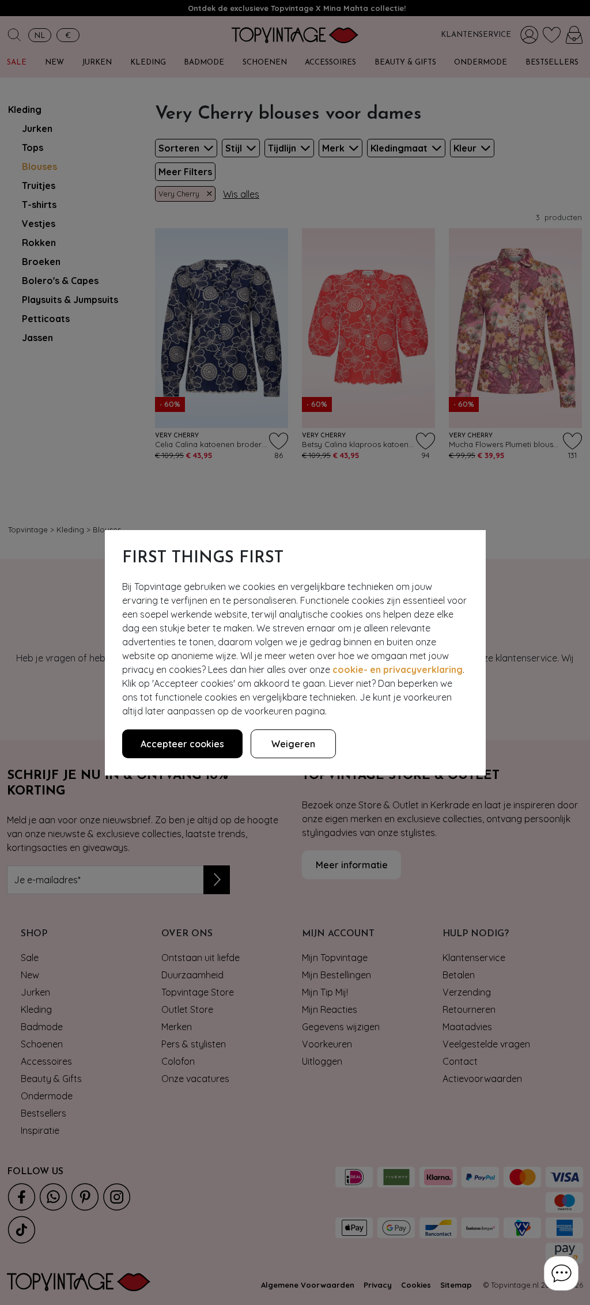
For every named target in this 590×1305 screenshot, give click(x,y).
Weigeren (293, 744)
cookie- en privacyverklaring (397, 669)
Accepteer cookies (182, 744)
